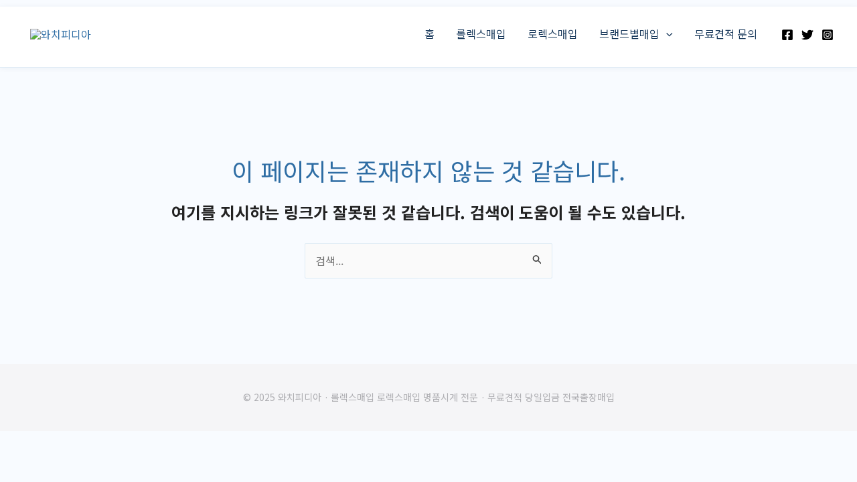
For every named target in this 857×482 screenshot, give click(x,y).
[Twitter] (807, 35)
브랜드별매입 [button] (629, 33)
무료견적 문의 (725, 33)
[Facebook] (787, 35)
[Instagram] (828, 35)
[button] (666, 33)
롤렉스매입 (481, 33)
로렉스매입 (553, 33)
